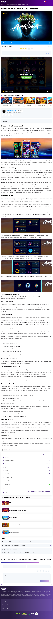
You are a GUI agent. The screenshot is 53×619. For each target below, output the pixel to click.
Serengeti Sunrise (41, 105)
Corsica (18, 105)
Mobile (30, 491)
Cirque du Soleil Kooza (6, 105)
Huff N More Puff (14, 532)
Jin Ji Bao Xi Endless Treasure (17, 510)
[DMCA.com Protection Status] (17, 614)
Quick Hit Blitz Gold (14, 525)
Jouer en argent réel (26, 77)
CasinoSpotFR (3, 4)
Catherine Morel (11, 110)
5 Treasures (12, 502)
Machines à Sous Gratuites (12, 4)
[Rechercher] (47, 1)
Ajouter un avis (45, 580)
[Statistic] (47, 91)
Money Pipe (29, 105)
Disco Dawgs (13, 517)
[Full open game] (49, 91)
